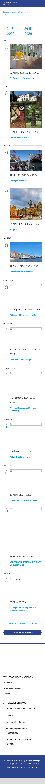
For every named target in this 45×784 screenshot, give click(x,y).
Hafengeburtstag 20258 (20, 180)
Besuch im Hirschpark (19, 137)
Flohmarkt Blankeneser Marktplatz (20, 709)
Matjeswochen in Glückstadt (22, 271)
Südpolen (14, 229)
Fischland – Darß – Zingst (20, 359)
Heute (23, 623)
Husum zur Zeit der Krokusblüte (23, 500)
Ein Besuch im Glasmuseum (22, 78)
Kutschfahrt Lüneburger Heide (23, 315)
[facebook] (37, 4)
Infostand (9, 715)
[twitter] (41, 4)
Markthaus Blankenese (15, 722)
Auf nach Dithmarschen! (20, 457)
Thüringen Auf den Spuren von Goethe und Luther (23, 609)
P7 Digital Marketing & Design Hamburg (23, 767)
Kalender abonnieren (23, 632)
